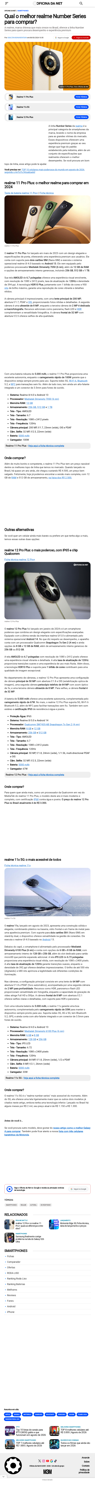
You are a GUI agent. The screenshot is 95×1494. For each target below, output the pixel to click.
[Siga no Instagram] (43, 1460)
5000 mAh (24, 435)
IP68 (36, 799)
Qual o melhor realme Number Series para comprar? (45, 19)
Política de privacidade (84, 1471)
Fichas (10, 1256)
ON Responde (46, 1205)
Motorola (27, 1414)
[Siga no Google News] (51, 1460)
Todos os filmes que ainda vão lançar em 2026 (75, 1444)
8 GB (28, 728)
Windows (61, 1414)
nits (6, 288)
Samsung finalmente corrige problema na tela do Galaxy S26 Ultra (30, 1239)
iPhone (10, 1311)
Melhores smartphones (71, 1427)
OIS (30, 302)
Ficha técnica (81, 97)
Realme (23, 1205)
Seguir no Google (63, 38)
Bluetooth (82, 380)
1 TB (50, 407)
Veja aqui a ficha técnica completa (46, 445)
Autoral (33, 1205)
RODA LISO (13, 1273)
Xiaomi (71, 1414)
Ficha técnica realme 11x (17, 865)
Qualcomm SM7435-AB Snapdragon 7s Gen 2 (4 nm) (52, 724)
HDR (79, 309)
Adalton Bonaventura (17, 38)
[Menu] (10, 3)
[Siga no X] (39, 1460)
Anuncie (86, 1457)
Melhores (12, 1289)
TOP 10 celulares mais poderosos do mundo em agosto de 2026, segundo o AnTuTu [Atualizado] (44, 171)
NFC (13, 384)
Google (17, 1414)
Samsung (38, 1414)
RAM (13, 477)
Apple (7, 1414)
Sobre (87, 1461)
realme (79, 126)
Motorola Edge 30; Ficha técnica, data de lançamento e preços (74, 1224)
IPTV (18, 1427)
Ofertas (11, 1267)
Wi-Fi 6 (72, 380)
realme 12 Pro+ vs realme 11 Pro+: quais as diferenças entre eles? (29, 1226)
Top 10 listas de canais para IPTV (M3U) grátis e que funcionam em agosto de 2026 (31, 1432)
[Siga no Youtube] (47, 1460)
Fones (10, 1300)
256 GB (32, 407)
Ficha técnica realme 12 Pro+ (19, 559)
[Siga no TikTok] (55, 1460)
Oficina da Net (10, 11)
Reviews (11, 1295)
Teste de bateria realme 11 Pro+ (21, 193)
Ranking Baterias (16, 1284)
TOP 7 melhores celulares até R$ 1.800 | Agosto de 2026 (30, 1444)
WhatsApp (50, 1414)
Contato (86, 1465)
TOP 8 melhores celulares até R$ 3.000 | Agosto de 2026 (75, 1431)
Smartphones (22, 11)
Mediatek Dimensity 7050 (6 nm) (41, 399)
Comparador (13, 1261)
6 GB (28, 1035)
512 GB (41, 407)
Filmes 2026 (82, 1414)
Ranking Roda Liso (17, 1278)
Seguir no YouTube (82, 38)
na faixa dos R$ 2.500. (60, 477)
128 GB (32, 1039)
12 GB (29, 403)
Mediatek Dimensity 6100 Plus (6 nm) (44, 1031)
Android (46, 939)
